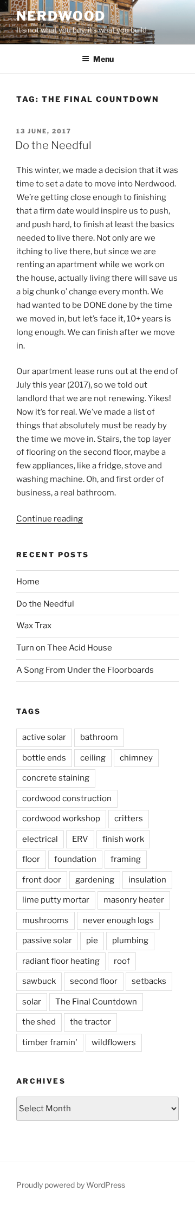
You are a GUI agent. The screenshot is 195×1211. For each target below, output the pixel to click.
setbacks (149, 981)
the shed (39, 1022)
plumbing (130, 940)
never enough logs (118, 920)
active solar (44, 737)
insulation (147, 880)
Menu (103, 58)
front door (41, 880)
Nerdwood (61, 16)
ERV (80, 839)
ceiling (93, 758)
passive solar (47, 940)
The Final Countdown (96, 1002)
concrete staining (55, 778)
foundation (75, 859)
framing (125, 859)
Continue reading (49, 519)
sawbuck (39, 981)
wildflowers (114, 1042)
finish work (123, 839)
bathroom (99, 737)
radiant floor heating (61, 961)
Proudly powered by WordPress (70, 1184)
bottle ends (44, 758)
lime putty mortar (55, 900)
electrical (40, 839)
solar (31, 1002)
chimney (136, 758)
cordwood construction (67, 798)
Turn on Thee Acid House (64, 648)
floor (31, 859)
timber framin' (49, 1042)
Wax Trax (33, 625)
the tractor (90, 1022)
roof (122, 961)
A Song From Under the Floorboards (85, 670)
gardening (94, 880)
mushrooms (45, 920)
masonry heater (133, 900)
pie (92, 940)
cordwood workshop (61, 818)
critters (128, 818)
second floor (94, 981)
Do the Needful (53, 145)
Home (28, 582)
